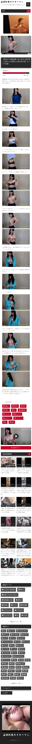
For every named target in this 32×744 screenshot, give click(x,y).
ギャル (5, 638)
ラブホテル (20, 610)
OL (14, 410)
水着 (19, 667)
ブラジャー (8, 418)
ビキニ (22, 649)
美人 (11, 674)
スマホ (18, 641)
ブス (15, 652)
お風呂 (6, 605)
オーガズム (16, 634)
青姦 (14, 678)
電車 (24, 674)
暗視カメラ (21, 663)
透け (18, 674)
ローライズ (6, 660)
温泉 (4, 670)
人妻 (21, 660)
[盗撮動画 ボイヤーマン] (13, 2)
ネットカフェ (7, 615)
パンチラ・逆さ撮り (9, 589)
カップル (25, 634)
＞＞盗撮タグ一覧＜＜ (16, 683)
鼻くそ (21, 678)
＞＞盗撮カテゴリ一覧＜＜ (16, 621)
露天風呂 (5, 678)
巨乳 (24, 406)
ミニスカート (7, 656)
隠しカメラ (18, 414)
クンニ (13, 638)
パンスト (7, 414)
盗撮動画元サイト (16, 447)
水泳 (12, 667)
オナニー (5, 634)
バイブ (14, 649)
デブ (12, 645)
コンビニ (21, 638)
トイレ (15, 605)
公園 (28, 660)
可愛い (7, 410)
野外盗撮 (24, 605)
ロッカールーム (19, 656)
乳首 (15, 660)
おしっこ (11, 631)
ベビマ (22, 652)
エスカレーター (22, 631)
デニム (5, 645)
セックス (26, 641)
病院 (12, 422)
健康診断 (22, 410)
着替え (7, 406)
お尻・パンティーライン (10, 594)
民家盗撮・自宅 (8, 600)
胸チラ (22, 589)
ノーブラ (5, 649)
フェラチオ (6, 652)
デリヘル (20, 645)
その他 (25, 615)
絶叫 (4, 674)
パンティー (19, 418)
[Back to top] (27, 739)
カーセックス (7, 610)
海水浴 (26, 667)
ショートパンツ (7, 641)
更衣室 (16, 406)
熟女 (19, 670)
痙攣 (26, 670)
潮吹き (12, 670)
